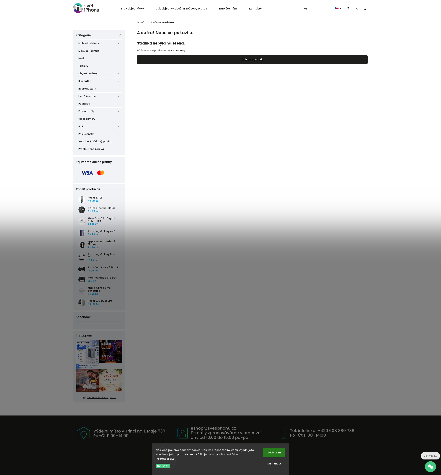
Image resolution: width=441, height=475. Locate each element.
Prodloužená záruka (91, 149)
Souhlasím (274, 452)
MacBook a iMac (88, 51)
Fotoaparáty (86, 111)
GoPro (82, 126)
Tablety (83, 66)
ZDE (172, 459)
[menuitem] (135, 8)
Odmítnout (274, 463)
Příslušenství (86, 134)
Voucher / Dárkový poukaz (95, 141)
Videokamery (86, 119)
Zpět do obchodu (252, 59)
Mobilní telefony (88, 43)
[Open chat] (430, 464)
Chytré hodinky (88, 73)
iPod (81, 58)
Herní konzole (87, 96)
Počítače (84, 103)
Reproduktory (87, 88)
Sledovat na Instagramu (101, 397)
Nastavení (163, 465)
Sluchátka (84, 81)
